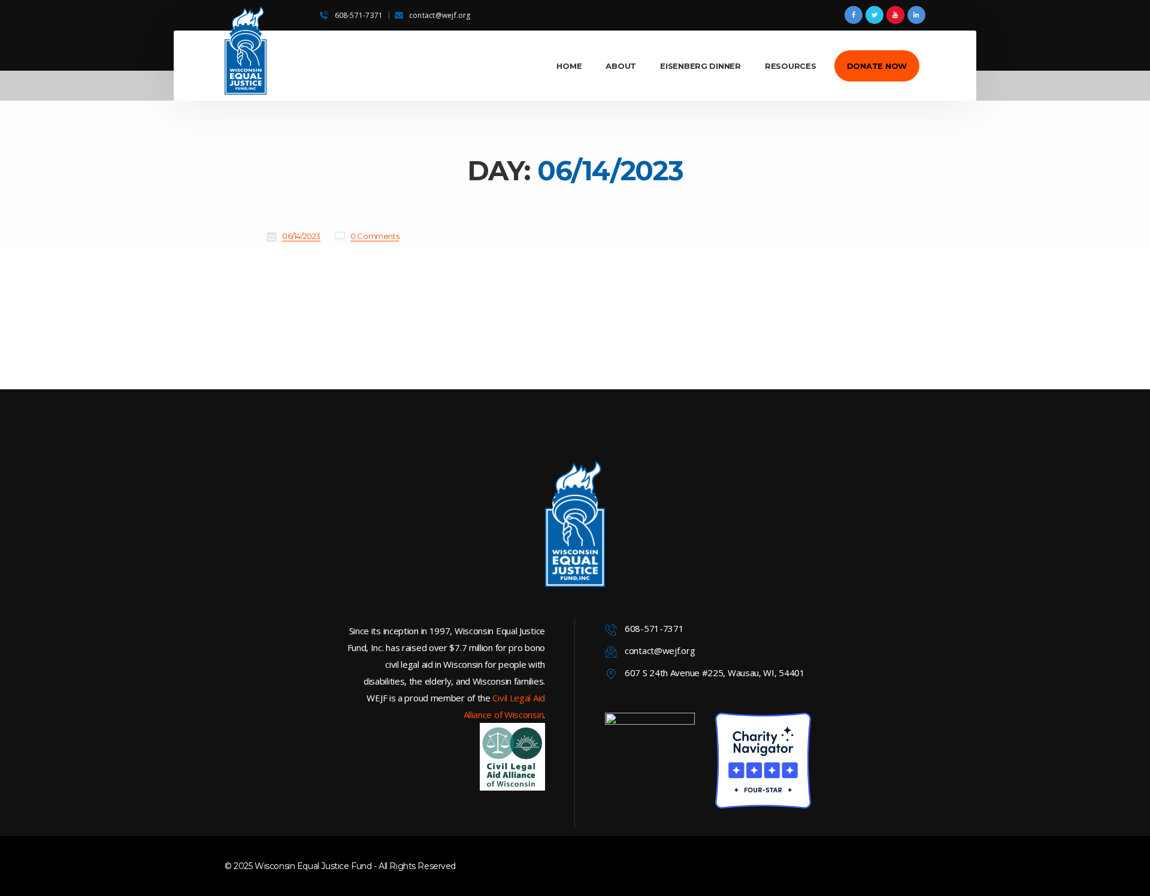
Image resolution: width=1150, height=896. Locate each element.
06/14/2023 (301, 236)
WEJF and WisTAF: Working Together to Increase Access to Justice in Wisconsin (562, 257)
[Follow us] (853, 15)
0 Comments (374, 236)
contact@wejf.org (440, 15)
